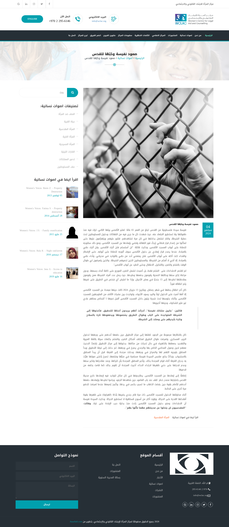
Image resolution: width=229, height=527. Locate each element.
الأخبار (160, 477)
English (32, 19)
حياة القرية (69, 121)
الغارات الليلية (68, 152)
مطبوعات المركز (125, 35)
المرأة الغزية (69, 136)
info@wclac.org (99, 21)
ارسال (47, 504)
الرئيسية (209, 35)
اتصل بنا (72, 35)
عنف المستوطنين (66, 167)
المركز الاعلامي (158, 35)
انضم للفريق (95, 35)
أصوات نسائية (125, 58)
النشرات (159, 490)
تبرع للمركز (83, 35)
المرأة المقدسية (161, 417)
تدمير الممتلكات (67, 159)
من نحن (198, 35)
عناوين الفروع (109, 35)
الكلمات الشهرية (142, 35)
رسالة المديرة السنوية (109, 477)
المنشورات (172, 35)
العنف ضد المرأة (67, 114)
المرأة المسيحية (67, 144)
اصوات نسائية (186, 35)
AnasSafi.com (76, 521)
